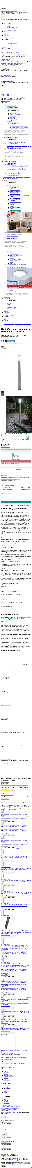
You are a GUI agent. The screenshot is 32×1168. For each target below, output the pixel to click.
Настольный (13, 118)
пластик (28, 495)
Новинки (7, 101)
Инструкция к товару (7, 505)
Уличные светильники (15, 259)
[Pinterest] (3, 341)
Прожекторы (7, 159)
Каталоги (6, 31)
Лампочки (12, 263)
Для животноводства (9, 177)
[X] (6, 341)
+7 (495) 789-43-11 (13, 1106)
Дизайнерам (7, 36)
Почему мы (17, 479)
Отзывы (23, 477)
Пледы (11, 203)
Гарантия (6, 34)
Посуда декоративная (15, 198)
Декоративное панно (15, 194)
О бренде (6, 1071)
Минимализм (17, 126)
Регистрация (7, 320)
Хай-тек (22, 126)
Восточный (20, 127)
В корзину (4, 821)
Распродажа (7, 249)
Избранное (6, 1103)
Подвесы (22, 131)
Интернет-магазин (11, 40)
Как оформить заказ (12, 27)
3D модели (6, 312)
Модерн (12, 126)
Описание (18, 477)
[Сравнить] (9, 339)
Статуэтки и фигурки (15, 199)
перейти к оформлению (7, 86)
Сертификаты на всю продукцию (22, 505)
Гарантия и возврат (9, 479)
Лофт (25, 126)
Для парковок (26, 177)
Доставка (9, 24)
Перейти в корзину (5, 1122)
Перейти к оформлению (7, 1156)
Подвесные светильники (16, 255)
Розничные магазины (12, 43)
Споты (17, 131)
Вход (5, 319)
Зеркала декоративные (15, 202)
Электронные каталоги (12, 28)
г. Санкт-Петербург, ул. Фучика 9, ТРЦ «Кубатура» (13, 1063)
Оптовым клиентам (9, 38)
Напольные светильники (10, 153)
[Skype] (12, 341)
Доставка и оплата (21, 343)
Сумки (11, 206)
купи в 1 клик (11, 821)
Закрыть (3, 1117)
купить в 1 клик (16, 451)
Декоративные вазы (15, 190)
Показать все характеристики (7, 502)
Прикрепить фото (24, 787)
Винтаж (16, 128)
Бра (5, 130)
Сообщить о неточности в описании (10, 503)
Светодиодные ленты (9, 132)
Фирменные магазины (12, 42)
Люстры (9, 130)
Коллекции (6, 1093)
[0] (1, 74)
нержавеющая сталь (25, 487)
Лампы (6, 135)
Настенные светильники (16, 152)
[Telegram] (8, 341)
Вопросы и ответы (11, 30)
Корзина (6, 1101)
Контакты (6, 39)
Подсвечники (13, 196)
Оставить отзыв (4, 783)
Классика (26, 128)
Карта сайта (7, 1080)
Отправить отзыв (5, 798)
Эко (23, 128)
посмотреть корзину (18, 86)
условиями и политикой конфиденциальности (12, 1164)
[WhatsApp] (10, 341)
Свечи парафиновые (15, 207)
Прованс (20, 128)
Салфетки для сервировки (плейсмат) (19, 195)
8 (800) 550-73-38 (5, 60)
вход (5, 47)
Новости (6, 1078)
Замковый (26, 127)
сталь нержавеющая (25, 489)
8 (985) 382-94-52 (5, 94)
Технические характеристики (9, 343)
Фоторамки (12, 200)
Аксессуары (7, 157)
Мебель (11, 208)
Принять (3, 1166)
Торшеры (23, 130)
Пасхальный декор (14, 210)
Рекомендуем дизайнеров (13, 44)
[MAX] (14, 341)
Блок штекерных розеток (10, 155)
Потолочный (13, 113)
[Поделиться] (6, 338)
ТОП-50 (6, 99)
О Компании (7, 32)
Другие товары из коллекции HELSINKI (11, 849)
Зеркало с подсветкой (9, 134)
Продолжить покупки (6, 1123)
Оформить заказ (5, 1136)
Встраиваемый (13, 120)
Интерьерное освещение (10, 104)
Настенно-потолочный (15, 114)
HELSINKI (18, 469)
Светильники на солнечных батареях (13, 156)
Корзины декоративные (16, 192)
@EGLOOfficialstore (14, 1108)
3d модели (6, 35)
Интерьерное (7, 1085)
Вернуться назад (12, 105)
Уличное (6, 1087)
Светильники (16, 130)
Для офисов (14, 178)
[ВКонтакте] (1, 341)
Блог (5, 1079)
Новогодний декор (15, 211)
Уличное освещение (12, 141)
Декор (5, 180)
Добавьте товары (5, 76)
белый (28, 497)
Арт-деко (12, 128)
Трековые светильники (22, 134)
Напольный (12, 117)
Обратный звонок (5, 59)
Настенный (12, 116)
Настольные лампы (9, 131)
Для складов (7, 178)
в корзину (16, 448)
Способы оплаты (8, 1075)
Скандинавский (14, 127)
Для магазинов (19, 177)
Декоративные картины (16, 191)
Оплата (8, 26)
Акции (5, 102)
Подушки (12, 204)
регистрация (7, 48)
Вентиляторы (20, 132)
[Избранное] (2, 338)
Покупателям (7, 23)
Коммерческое (10, 164)
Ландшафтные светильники (19, 157)
